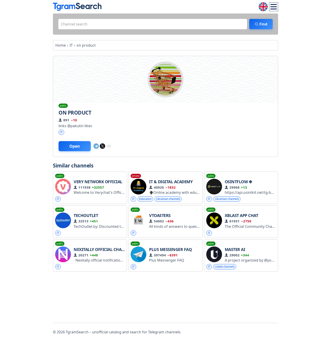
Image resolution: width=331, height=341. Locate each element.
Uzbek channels (225, 267)
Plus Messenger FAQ (170, 249)
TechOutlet (86, 215)
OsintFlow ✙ (238, 181)
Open (74, 146)
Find (263, 24)
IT (61, 132)
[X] (102, 146)
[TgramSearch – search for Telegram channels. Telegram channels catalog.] (77, 7)
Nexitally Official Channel (103, 249)
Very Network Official (98, 181)
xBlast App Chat (241, 215)
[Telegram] (96, 146)
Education (145, 199)
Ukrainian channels (168, 199)
